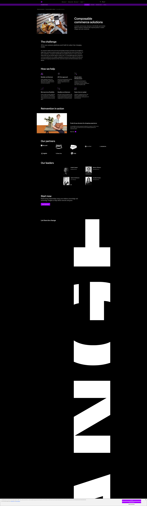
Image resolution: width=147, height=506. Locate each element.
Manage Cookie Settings (132, 504)
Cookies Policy (12, 501)
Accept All (131, 500)
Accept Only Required (131, 502)
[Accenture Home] (44, 2)
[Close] (146, 499)
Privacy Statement (18, 501)
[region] (73, 502)
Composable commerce (44, 4)
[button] (45, 204)
